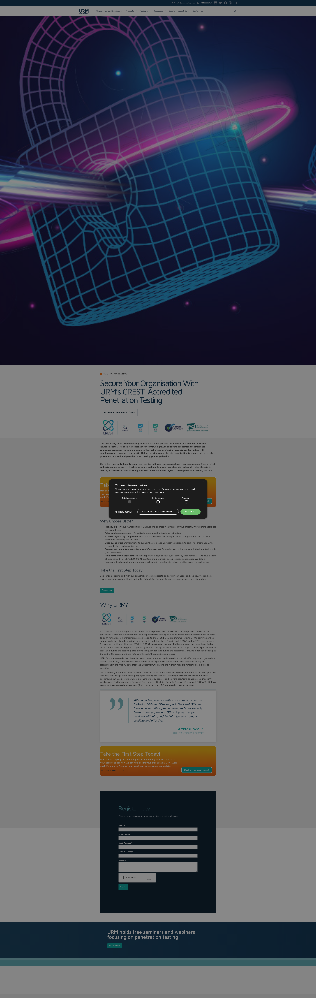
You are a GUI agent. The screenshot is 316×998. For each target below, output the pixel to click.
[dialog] (158, 499)
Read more (159, 492)
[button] (123, 512)
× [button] (203, 482)
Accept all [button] (190, 511)
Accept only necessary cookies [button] (158, 511)
